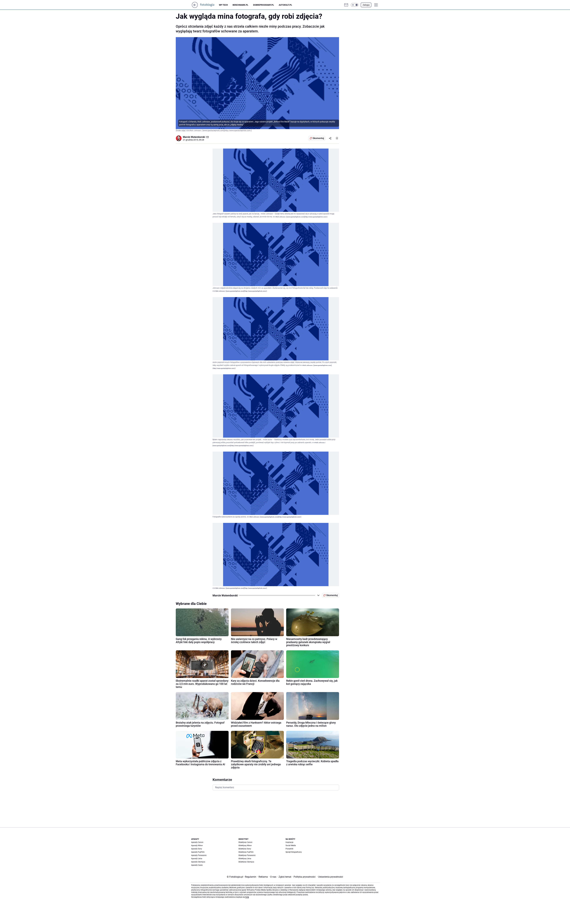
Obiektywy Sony (244, 849)
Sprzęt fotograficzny (294, 852)
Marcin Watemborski (194, 137)
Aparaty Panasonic (199, 855)
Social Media (291, 845)
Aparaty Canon (197, 842)
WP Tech (223, 5)
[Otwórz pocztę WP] (346, 5)
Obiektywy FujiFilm (246, 852)
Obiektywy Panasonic (247, 855)
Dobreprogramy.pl (263, 5)
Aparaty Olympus (198, 862)
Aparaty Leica (196, 859)
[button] (354, 5)
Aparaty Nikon (197, 845)
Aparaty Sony (196, 849)
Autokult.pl (285, 5)
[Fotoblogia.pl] (209, 5)
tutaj (247, 897)
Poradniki (289, 849)
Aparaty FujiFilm (198, 852)
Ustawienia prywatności (330, 876)
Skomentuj (318, 138)
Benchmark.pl (240, 5)
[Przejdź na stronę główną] (195, 7)
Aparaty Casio (197, 865)
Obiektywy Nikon (245, 845)
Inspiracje (289, 842)
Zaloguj (366, 5)
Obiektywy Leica (244, 859)
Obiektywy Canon (245, 842)
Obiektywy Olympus (246, 862)
